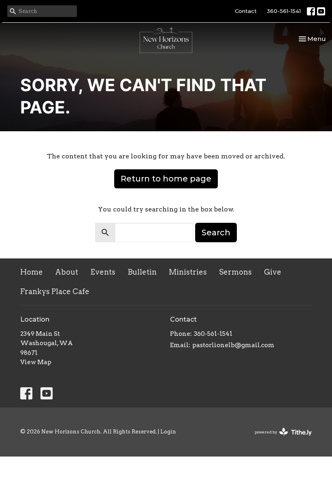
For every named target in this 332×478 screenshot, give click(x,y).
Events (102, 272)
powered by (279, 438)
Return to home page (166, 179)
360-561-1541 (284, 11)
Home (31, 272)
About (66, 272)
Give (272, 272)
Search (216, 232)
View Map (35, 362)
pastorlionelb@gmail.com (233, 345)
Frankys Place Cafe (54, 291)
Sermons (235, 272)
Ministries (188, 272)
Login (168, 432)
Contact (246, 11)
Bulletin (142, 272)
